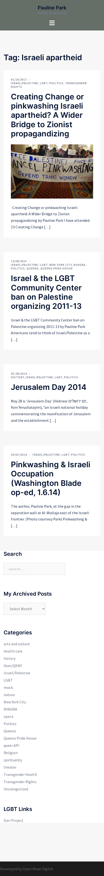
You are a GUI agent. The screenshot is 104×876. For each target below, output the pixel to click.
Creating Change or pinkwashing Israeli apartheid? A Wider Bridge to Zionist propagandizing (47, 115)
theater (10, 767)
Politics (56, 83)
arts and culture (17, 643)
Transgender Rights (20, 781)
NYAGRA (79, 265)
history (17, 377)
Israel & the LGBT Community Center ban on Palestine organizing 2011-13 (46, 292)
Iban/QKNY (13, 665)
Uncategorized (16, 789)
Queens (33, 268)
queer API (11, 745)
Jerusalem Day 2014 (48, 387)
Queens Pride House (56, 268)
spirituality (13, 759)
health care (13, 651)
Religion (11, 752)
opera (8, 716)
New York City (60, 265)
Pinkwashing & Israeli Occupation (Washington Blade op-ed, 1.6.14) (50, 478)
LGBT (44, 83)
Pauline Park (52, 8)
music (8, 687)
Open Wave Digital (38, 868)
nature (9, 694)
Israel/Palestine (24, 83)
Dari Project (13, 820)
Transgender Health (20, 774)
